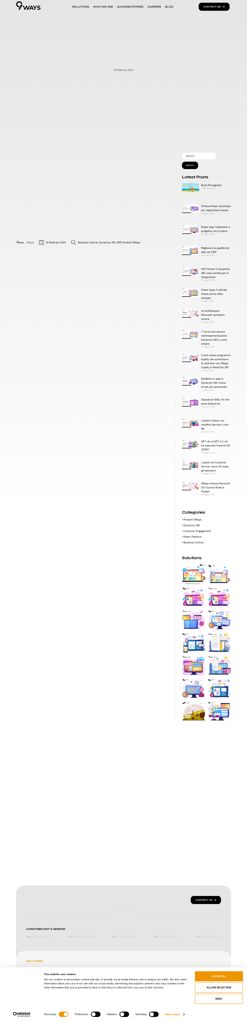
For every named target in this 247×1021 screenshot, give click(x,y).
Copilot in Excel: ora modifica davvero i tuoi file (214, 424)
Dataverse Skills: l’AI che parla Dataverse (215, 401)
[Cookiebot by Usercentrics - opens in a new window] (21, 1014)
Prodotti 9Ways (131, 242)
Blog (169, 6)
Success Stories (130, 6)
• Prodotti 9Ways (191, 519)
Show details (172, 1014)
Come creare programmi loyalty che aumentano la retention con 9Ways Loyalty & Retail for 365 (216, 361)
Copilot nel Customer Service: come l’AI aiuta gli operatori (215, 466)
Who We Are (103, 6)
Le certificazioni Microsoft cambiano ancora (213, 315)
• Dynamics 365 (191, 525)
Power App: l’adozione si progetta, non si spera (215, 229)
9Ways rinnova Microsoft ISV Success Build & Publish (215, 487)
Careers (154, 6)
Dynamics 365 (107, 242)
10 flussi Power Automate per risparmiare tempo (216, 208)
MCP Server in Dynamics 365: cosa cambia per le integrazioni (215, 273)
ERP (119, 242)
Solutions (80, 6)
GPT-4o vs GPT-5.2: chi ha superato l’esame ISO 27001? (215, 445)
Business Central (88, 242)
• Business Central (192, 542)
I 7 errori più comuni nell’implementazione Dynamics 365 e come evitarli (214, 338)
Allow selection (219, 987)
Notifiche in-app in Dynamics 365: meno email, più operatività (214, 383)
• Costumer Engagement (196, 531)
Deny (218, 998)
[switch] (95, 1014)
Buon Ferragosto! (211, 185)
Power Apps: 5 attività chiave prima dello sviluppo (214, 294)
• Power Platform (192, 537)
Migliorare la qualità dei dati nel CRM (215, 250)
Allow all (219, 976)
